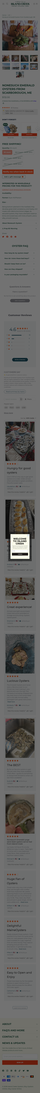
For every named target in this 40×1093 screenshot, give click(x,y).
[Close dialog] (28, 535)
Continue (20, 554)
